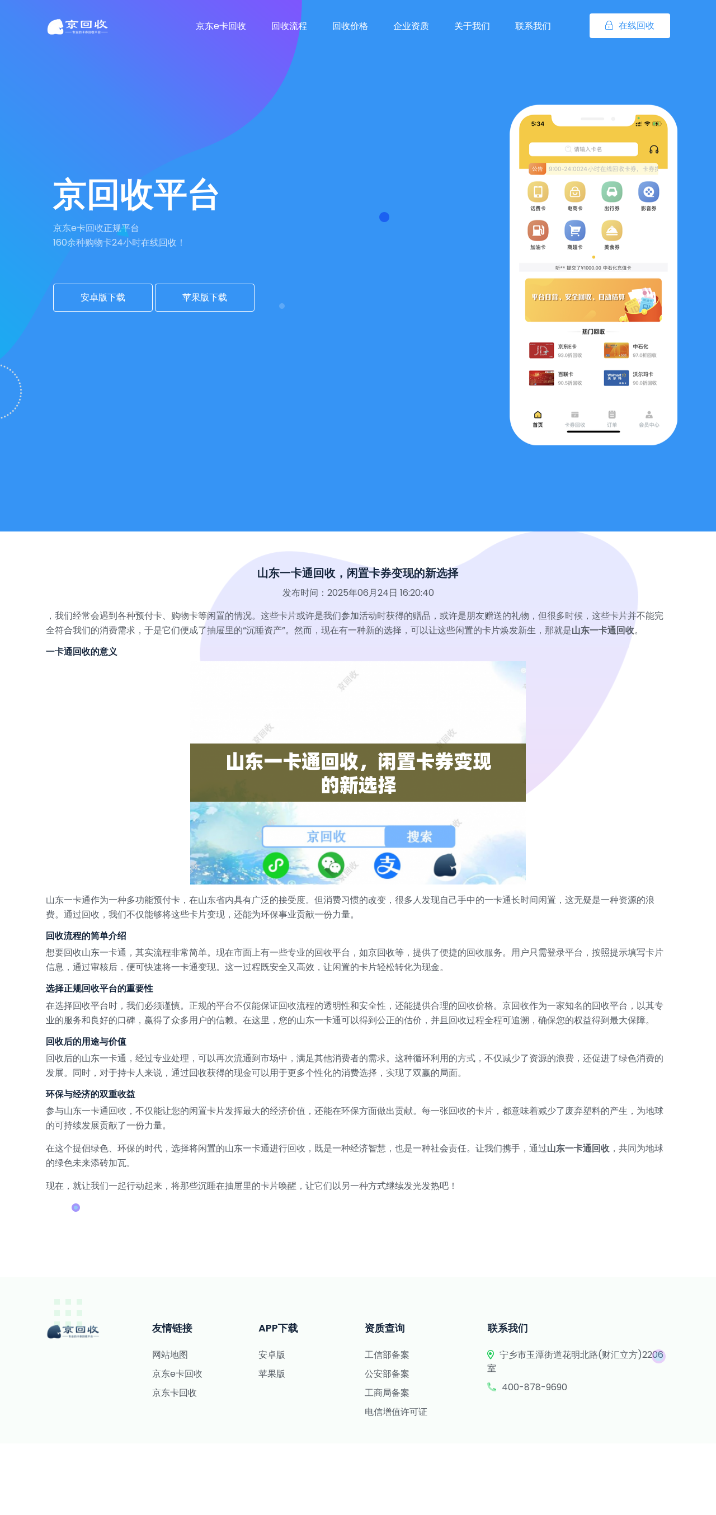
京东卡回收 (174, 1392)
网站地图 (170, 1354)
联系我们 (533, 26)
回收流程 (289, 26)
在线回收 (636, 25)
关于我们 (472, 26)
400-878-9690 (534, 1387)
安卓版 (271, 1354)
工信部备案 (387, 1354)
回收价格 (350, 26)
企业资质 (411, 26)
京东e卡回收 (221, 26)
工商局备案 (387, 1392)
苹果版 (271, 1373)
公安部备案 (387, 1373)
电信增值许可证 (396, 1411)
